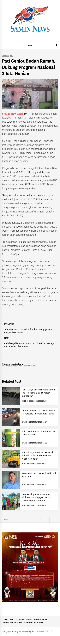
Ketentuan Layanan (12, 623)
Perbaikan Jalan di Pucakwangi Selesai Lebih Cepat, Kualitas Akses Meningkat (37, 455)
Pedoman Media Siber (37, 620)
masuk (15, 366)
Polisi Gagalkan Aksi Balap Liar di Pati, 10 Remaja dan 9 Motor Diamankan (39, 392)
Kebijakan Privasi (33, 623)
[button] (57, 45)
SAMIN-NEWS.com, (13, 113)
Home (5, 620)
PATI (11, 56)
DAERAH (5, 56)
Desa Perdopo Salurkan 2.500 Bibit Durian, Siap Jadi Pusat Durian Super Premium (36, 497)
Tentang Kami (17, 620)
